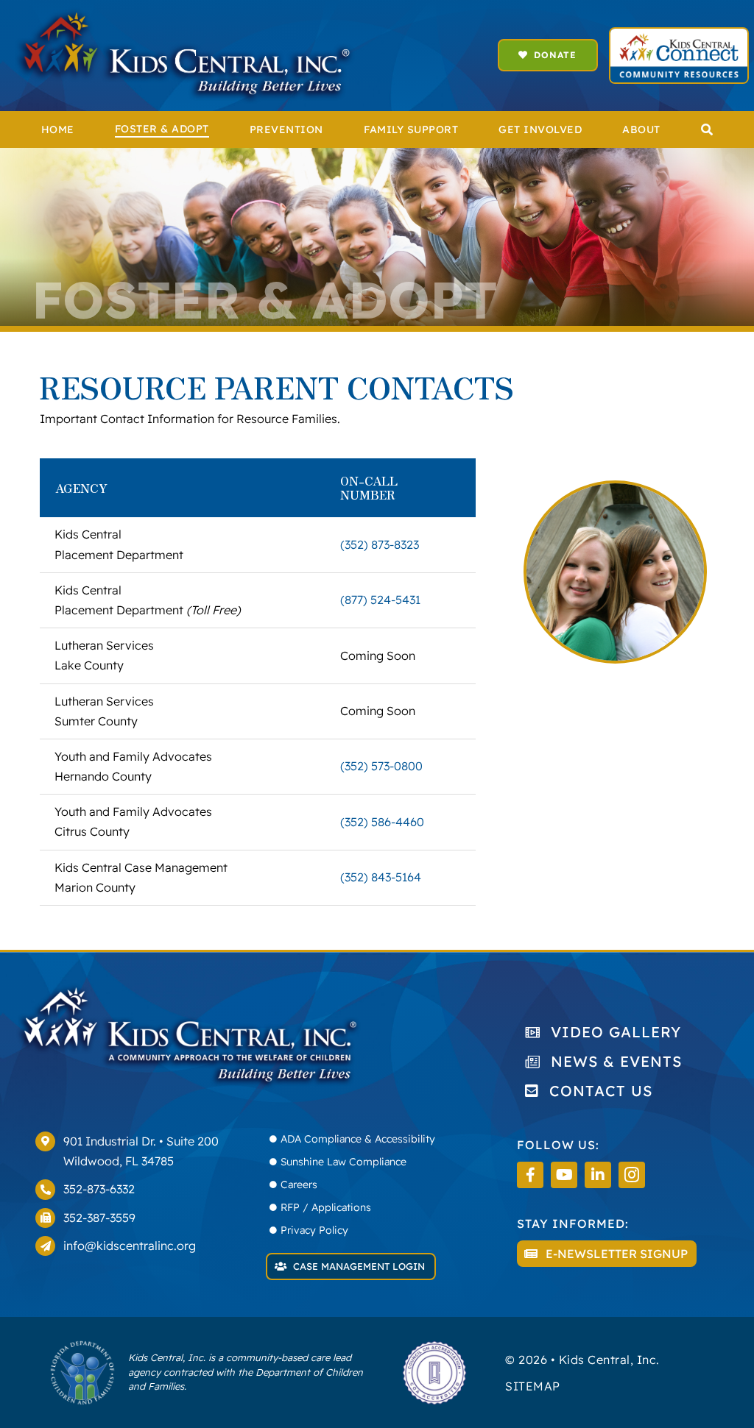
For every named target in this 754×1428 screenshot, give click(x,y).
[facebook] (530, 1175)
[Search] (707, 129)
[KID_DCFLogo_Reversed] (82, 1345)
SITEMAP (532, 1386)
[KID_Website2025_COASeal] (434, 1345)
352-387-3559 (99, 1217)
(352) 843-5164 (380, 877)
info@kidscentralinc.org (129, 1245)
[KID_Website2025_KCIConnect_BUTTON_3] (678, 34)
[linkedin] (598, 1175)
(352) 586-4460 (382, 821)
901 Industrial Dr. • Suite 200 (141, 1141)
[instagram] (632, 1175)
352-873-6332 (99, 1189)
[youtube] (564, 1175)
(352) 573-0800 (381, 766)
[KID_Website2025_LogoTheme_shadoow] (185, 13)
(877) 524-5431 (380, 599)
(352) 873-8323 (379, 544)
